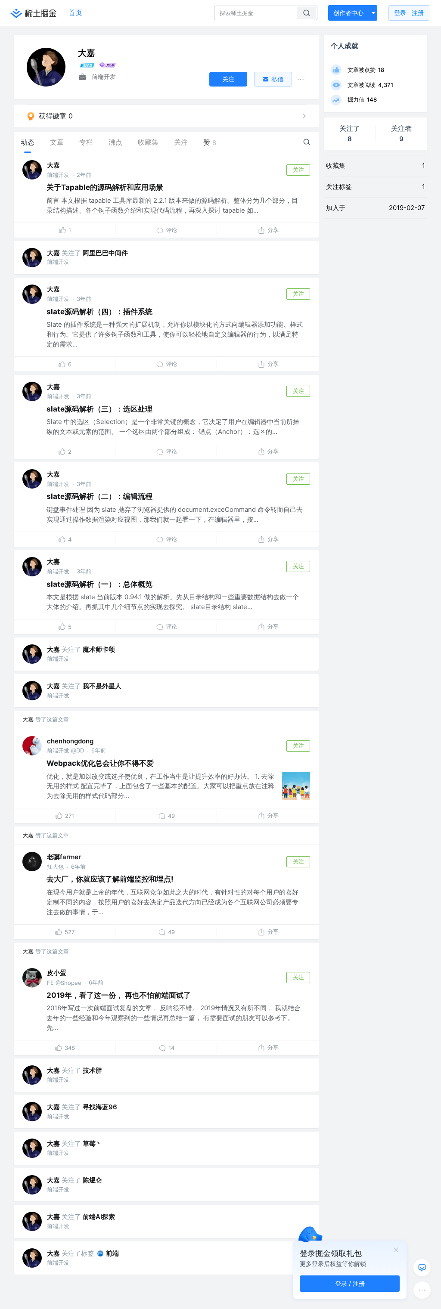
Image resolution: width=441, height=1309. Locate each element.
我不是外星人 (102, 686)
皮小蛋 (56, 973)
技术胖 (92, 1070)
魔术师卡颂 (99, 649)
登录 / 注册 (350, 1283)
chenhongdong (70, 741)
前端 (112, 1253)
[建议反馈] (422, 1267)
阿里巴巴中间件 (105, 253)
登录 (409, 12)
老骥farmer (64, 857)
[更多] (422, 1290)
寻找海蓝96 (100, 1107)
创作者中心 (348, 12)
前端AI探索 (99, 1217)
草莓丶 (92, 1143)
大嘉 (53, 165)
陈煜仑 (92, 1180)
